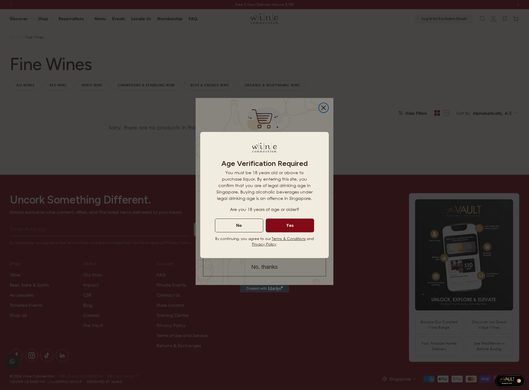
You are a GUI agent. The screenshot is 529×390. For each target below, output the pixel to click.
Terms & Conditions (289, 238)
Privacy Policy (264, 244)
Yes (290, 225)
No (239, 225)
